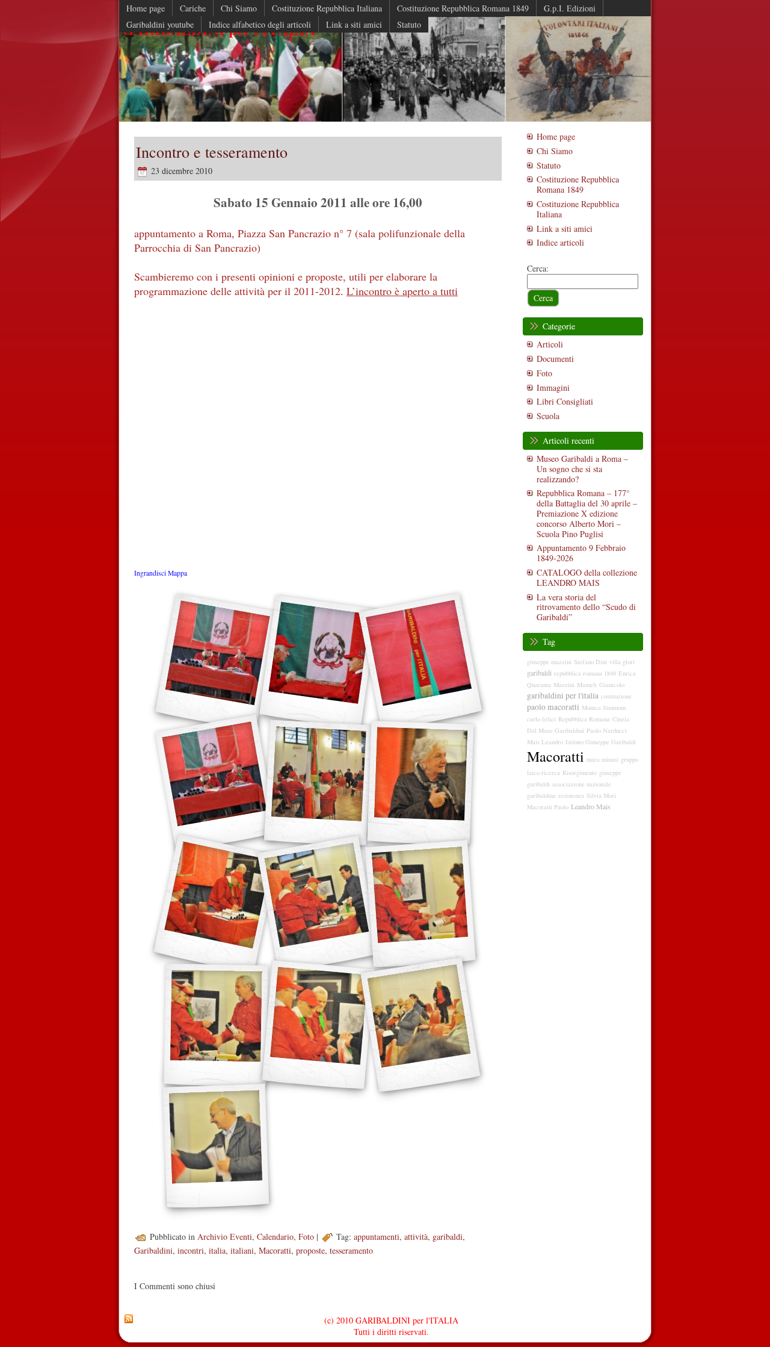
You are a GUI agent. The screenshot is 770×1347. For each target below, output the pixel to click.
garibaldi (448, 1236)
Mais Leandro (545, 742)
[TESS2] (420, 662)
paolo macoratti (553, 706)
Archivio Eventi (224, 1236)
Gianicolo (611, 684)
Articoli (550, 344)
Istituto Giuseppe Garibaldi (600, 742)
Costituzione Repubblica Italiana (578, 209)
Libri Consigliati (565, 401)
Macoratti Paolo (547, 807)
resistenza (571, 795)
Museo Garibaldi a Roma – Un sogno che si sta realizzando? (582, 469)
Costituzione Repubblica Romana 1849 (578, 184)
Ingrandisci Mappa (160, 572)
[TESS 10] (318, 1025)
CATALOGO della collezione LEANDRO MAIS (587, 577)
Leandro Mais (591, 806)
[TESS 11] (420, 1025)
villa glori (622, 662)
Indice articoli (560, 242)
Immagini (553, 387)
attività (416, 1236)
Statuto (549, 165)
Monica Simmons (604, 707)
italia (217, 1250)
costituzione (616, 696)
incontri (190, 1250)
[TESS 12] (215, 1146)
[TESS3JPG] (215, 783)
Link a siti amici (565, 228)
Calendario (275, 1236)
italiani (242, 1250)
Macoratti (275, 1250)
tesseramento (351, 1250)
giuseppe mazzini (549, 662)
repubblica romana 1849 (585, 673)
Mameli (587, 684)
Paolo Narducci (607, 730)
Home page (556, 136)
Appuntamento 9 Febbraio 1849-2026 (581, 553)
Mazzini (563, 684)
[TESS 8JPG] (420, 904)
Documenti (555, 358)
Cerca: (538, 268)
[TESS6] (215, 904)
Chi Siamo (555, 151)
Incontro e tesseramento (212, 152)
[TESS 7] (317, 904)
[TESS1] (318, 662)
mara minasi (602, 759)
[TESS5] (420, 783)
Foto (306, 1236)
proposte (310, 1250)
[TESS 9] (216, 1025)
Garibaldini (153, 1250)
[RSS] (129, 1319)
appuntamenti (376, 1236)
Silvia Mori (601, 795)
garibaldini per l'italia (563, 695)
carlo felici (541, 719)
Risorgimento (579, 772)
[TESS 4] (317, 783)
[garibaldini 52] (215, 662)
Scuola (548, 416)
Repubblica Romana (584, 719)
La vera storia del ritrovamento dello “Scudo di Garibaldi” (586, 607)
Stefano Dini (590, 662)
